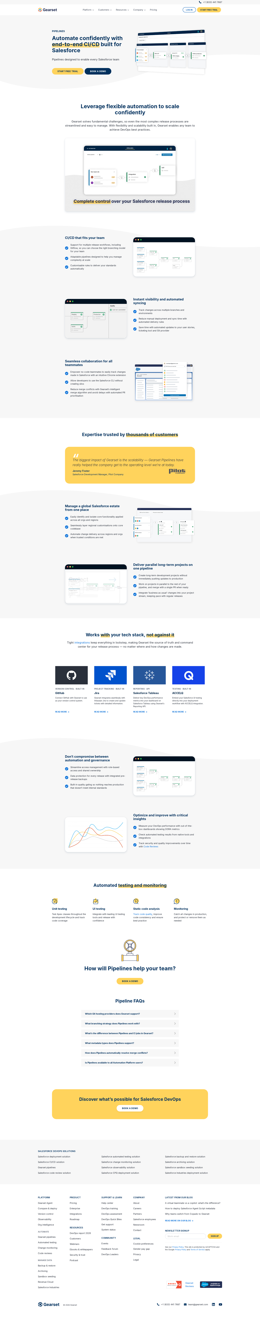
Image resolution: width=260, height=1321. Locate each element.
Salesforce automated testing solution (120, 1156)
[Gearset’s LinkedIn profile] (213, 1304)
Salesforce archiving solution (180, 1162)
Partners (137, 1214)
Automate (43, 1232)
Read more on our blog (178, 1220)
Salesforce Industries (48, 1287)
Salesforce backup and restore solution (185, 1156)
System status (108, 1229)
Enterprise (75, 1208)
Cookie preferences (143, 1243)
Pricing (73, 1203)
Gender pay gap (141, 1249)
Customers (75, 1238)
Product (75, 1197)
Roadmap (74, 1219)
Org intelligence (46, 1224)
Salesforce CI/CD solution (51, 1162)
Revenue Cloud (45, 1282)
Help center (107, 1203)
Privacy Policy (177, 1247)
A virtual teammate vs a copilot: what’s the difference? (192, 1203)
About (136, 1203)
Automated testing (47, 1242)
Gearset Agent (45, 1203)
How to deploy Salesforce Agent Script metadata (190, 1208)
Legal (137, 1238)
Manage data (45, 1260)
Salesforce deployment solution (54, 1156)
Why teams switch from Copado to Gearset (187, 1214)
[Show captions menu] (181, 209)
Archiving (43, 1271)
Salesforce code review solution (54, 1173)
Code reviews (45, 1253)
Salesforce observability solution (118, 1167)
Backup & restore (46, 1265)
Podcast (74, 1260)
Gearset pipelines (47, 1167)
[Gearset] (47, 9)
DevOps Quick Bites (111, 1219)
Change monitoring (47, 1247)
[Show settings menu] (192, 209)
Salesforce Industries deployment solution (186, 1173)
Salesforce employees (144, 1219)
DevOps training (109, 1208)
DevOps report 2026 (80, 1233)
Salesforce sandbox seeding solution (184, 1167)
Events (104, 1243)
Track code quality (142, 914)
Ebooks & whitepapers (81, 1249)
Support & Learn (111, 1197)
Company (139, 1197)
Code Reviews (151, 846)
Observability (44, 1219)
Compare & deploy (47, 1208)
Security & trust (77, 1255)
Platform (44, 1197)
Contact (137, 1230)
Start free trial (209, 10)
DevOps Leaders (109, 1254)
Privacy (137, 1254)
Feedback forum (109, 1249)
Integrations (76, 1214)
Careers (137, 1208)
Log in (189, 10)
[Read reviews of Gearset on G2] (174, 1284)
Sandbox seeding (47, 1276)
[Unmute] (187, 209)
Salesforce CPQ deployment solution (120, 1173)
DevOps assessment (111, 1214)
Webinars (74, 1244)
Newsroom (138, 1224)
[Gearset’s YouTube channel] (220, 1304)
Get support (107, 1224)
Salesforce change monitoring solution (121, 1162)
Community (108, 1238)
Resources (76, 1227)
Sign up (215, 1236)
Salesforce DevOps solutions (57, 1151)
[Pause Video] (164, 254)
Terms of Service (198, 1250)
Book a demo (98, 71)
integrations (82, 642)
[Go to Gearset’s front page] (48, 1304)
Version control (45, 1214)
